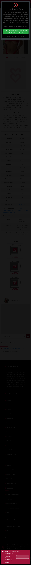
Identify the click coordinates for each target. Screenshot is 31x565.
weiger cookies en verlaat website (16, 36)
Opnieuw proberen (22, 557)
